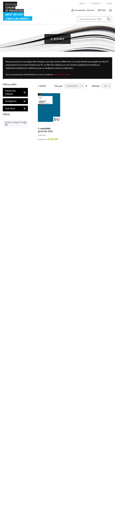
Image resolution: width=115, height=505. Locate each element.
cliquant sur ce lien (62, 74)
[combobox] (94, 19)
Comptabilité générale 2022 (45, 130)
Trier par (58, 86)
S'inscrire (90, 10)
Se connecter (80, 10)
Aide (109, 3)
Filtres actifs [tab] (10, 84)
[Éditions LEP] (15, 11)
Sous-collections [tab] (15, 123)
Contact (96, 3)
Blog (82, 3)
